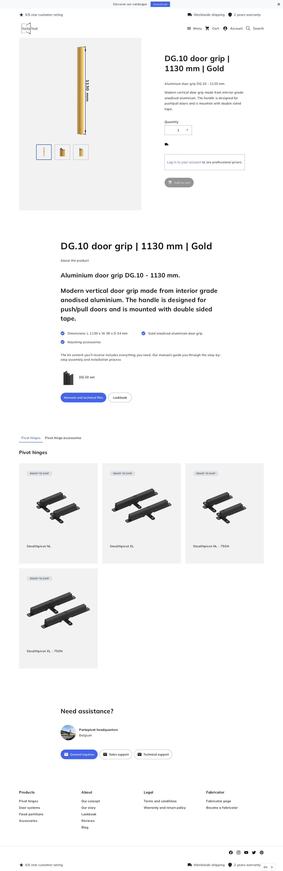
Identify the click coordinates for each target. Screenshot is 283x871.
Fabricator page (218, 801)
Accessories (28, 821)
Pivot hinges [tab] (30, 438)
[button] (187, 28)
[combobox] (268, 867)
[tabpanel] (141, 559)
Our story (88, 808)
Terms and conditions (160, 801)
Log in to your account (184, 162)
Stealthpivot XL (122, 546)
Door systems (29, 808)
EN (265, 867)
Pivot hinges (28, 801)
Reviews (88, 821)
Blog (84, 827)
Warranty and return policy (165, 808)
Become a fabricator (222, 808)
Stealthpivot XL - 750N (45, 651)
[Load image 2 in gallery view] (62, 152)
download (160, 4)
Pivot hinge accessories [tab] (63, 438)
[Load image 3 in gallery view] (81, 152)
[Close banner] (278, 4)
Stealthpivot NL (39, 546)
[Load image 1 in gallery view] (44, 152)
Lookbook (88, 814)
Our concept (90, 801)
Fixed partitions (31, 814)
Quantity (172, 122)
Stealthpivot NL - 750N (211, 546)
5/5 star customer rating (44, 15)
